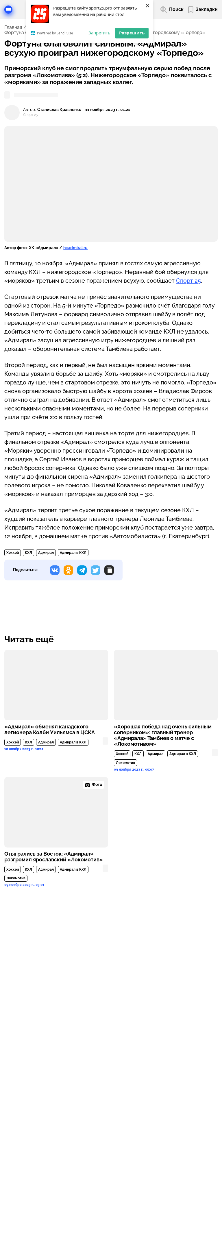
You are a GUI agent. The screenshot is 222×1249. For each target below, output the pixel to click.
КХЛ (28, 553)
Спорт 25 (188, 280)
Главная (13, 27)
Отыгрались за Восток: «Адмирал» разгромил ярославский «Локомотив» (53, 857)
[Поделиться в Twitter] (95, 570)
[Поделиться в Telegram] (82, 570)
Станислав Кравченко (59, 110)
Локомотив (125, 763)
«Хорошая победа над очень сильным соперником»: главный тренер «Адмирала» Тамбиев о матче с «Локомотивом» (163, 735)
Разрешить (132, 33)
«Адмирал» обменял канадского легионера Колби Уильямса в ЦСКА (49, 729)
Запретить (99, 33)
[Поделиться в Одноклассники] (68, 570)
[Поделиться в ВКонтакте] (55, 570)
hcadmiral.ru (75, 247)
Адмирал (46, 553)
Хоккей (12, 553)
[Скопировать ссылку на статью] (109, 570)
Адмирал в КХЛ (73, 553)
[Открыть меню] (8, 9)
